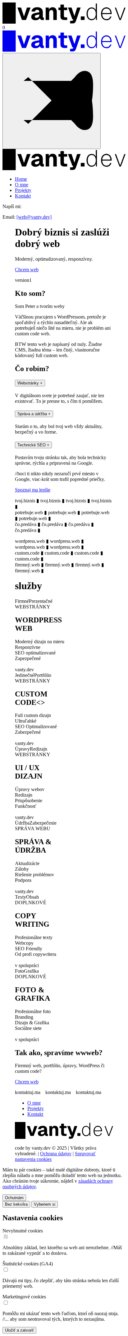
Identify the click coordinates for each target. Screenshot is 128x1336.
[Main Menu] (51, 101)
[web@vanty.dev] (34, 217)
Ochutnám (14, 1197)
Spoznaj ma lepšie (32, 489)
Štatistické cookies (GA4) (27, 1263)
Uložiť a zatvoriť (19, 1330)
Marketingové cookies (24, 1296)
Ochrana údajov (55, 1153)
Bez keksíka (16, 1204)
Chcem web (27, 1081)
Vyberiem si (44, 1204)
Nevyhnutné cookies (22, 1230)
